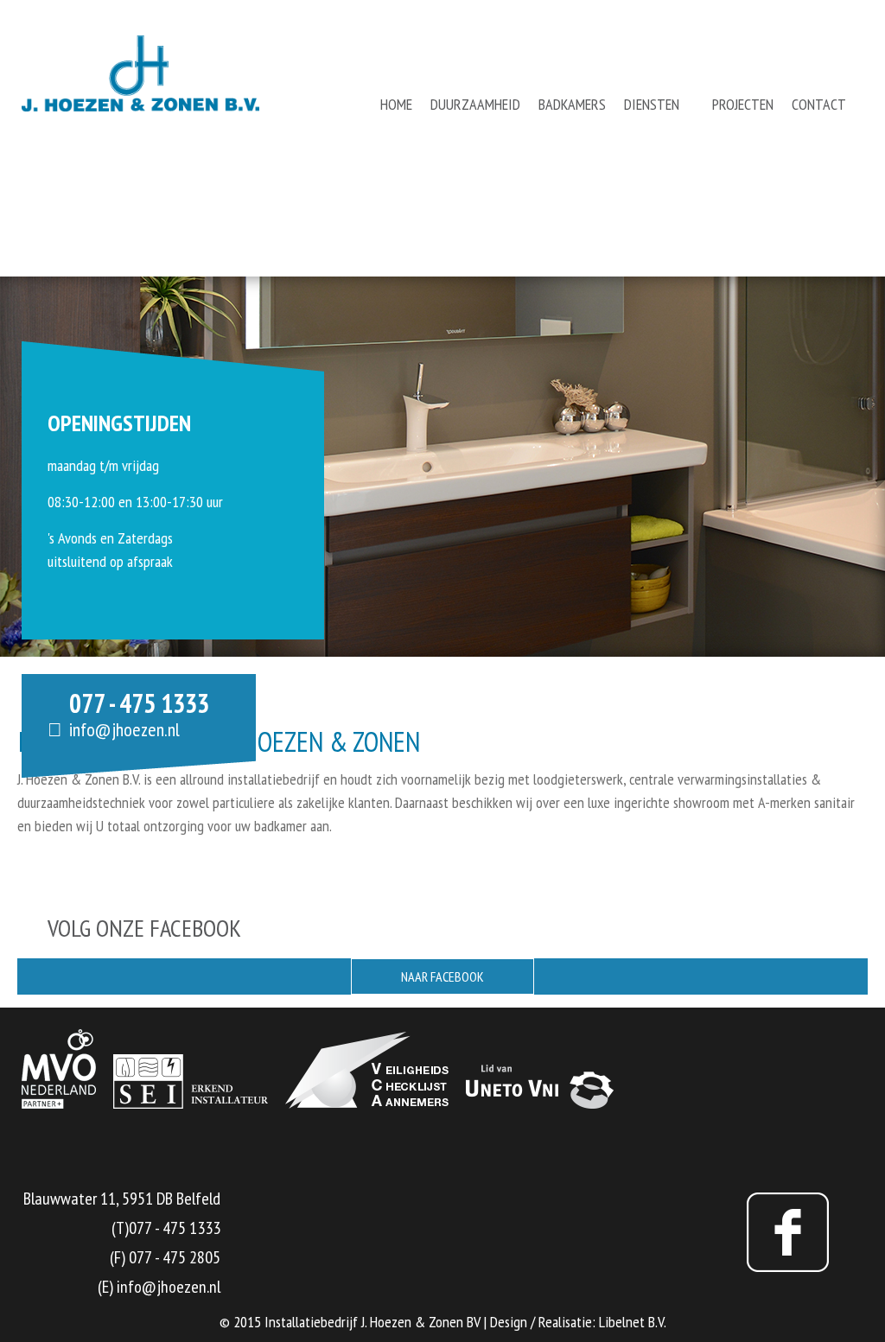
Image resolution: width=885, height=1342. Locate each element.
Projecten (743, 104)
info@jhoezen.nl (124, 729)
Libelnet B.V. (632, 1322)
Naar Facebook (442, 976)
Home (396, 104)
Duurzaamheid (475, 104)
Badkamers (572, 104)
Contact (819, 104)
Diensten (651, 104)
